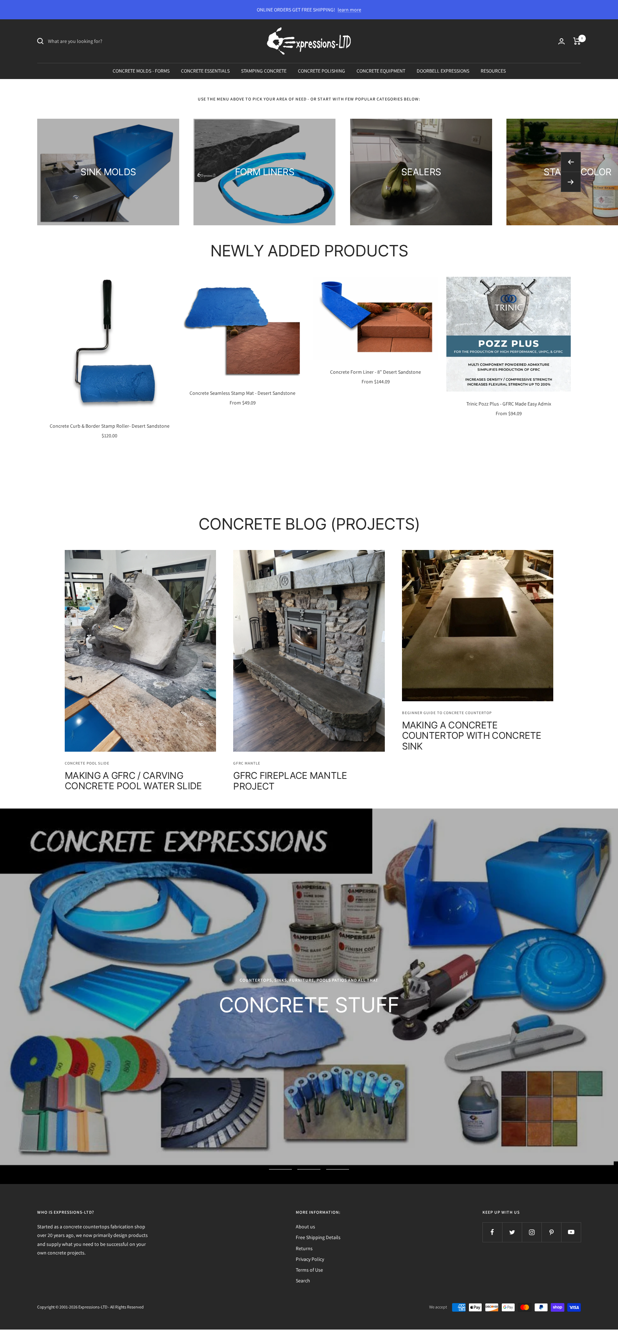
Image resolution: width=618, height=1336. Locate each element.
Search (303, 1280)
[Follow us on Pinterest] (551, 1232)
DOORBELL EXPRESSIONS (443, 71)
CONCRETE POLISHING (321, 71)
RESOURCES (493, 71)
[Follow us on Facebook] (492, 1232)
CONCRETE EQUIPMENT (381, 71)
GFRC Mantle (246, 763)
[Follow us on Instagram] (531, 1232)
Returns (304, 1248)
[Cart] (577, 41)
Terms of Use (309, 1270)
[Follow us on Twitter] (512, 1232)
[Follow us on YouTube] (571, 1232)
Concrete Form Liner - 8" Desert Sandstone (375, 372)
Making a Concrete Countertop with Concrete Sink (471, 735)
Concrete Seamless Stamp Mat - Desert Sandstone (242, 393)
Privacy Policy (310, 1259)
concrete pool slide (87, 763)
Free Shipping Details (318, 1237)
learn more (349, 9)
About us (305, 1226)
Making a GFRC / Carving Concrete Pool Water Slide (133, 780)
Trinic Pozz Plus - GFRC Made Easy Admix (508, 404)
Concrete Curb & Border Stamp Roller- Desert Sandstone (110, 426)
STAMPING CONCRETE (263, 71)
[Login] (561, 41)
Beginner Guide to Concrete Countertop (447, 712)
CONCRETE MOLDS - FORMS (141, 71)
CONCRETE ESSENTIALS (205, 71)
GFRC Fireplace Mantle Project (290, 780)
